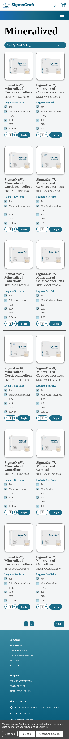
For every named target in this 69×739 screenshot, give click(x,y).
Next (59, 623)
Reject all (27, 734)
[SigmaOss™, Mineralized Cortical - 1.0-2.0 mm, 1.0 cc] (50, 443)
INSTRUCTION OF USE (20, 691)
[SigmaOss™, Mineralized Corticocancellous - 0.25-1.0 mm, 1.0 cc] (18, 65)
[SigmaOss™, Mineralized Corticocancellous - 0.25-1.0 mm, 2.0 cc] (50, 65)
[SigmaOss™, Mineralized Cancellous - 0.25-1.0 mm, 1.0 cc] (18, 443)
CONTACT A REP (17, 686)
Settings (10, 734)
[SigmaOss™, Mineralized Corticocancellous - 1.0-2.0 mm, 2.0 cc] (50, 254)
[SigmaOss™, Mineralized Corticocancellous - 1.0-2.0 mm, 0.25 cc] (18, 537)
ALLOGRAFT (16, 660)
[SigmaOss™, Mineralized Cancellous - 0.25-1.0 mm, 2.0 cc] (18, 254)
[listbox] (38, 45)
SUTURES (14, 665)
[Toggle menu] (62, 15)
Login (24, 135)
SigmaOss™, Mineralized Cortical (46, 466)
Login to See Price (14, 102)
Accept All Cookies (50, 734)
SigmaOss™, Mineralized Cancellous (14, 277)
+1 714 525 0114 (22, 713)
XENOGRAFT (16, 645)
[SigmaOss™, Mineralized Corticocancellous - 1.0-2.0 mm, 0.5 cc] (50, 348)
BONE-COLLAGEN (18, 650)
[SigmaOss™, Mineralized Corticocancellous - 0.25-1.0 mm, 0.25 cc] (50, 160)
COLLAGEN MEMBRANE (21, 655)
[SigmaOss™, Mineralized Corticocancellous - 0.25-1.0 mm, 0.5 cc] (18, 160)
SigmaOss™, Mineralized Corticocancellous (18, 88)
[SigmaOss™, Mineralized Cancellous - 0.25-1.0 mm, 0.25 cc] (50, 537)
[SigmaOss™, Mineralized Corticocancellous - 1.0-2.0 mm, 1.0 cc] (18, 348)
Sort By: (11, 45)
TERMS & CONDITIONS (21, 681)
